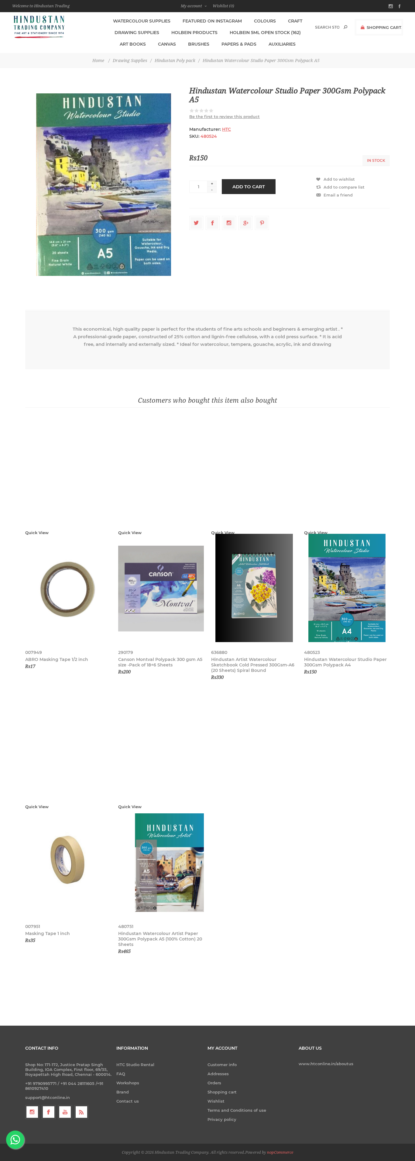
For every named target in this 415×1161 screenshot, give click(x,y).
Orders (214, 1082)
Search (345, 27)
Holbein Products (194, 32)
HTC (226, 129)
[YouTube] (65, 1112)
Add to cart (248, 186)
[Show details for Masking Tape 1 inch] (68, 862)
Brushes (198, 44)
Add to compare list (344, 187)
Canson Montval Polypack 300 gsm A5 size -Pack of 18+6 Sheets (160, 662)
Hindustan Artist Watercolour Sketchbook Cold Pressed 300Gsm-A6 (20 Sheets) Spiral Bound (252, 665)
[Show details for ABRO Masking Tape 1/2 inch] (68, 588)
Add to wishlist (339, 179)
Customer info (222, 1064)
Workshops (127, 1082)
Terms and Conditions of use (237, 1110)
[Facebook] (48, 1112)
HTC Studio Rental (135, 1064)
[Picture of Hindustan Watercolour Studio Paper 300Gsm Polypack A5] (103, 184)
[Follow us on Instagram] (32, 1112)
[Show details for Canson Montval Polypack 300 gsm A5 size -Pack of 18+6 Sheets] (161, 588)
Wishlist (216, 1101)
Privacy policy (222, 1119)
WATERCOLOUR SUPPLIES (141, 21)
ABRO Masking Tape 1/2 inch (56, 659)
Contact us (127, 1101)
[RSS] (81, 1112)
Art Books (133, 44)
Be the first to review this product (224, 116)
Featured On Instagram (212, 21)
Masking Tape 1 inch (47, 933)
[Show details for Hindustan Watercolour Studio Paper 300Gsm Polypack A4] (347, 588)
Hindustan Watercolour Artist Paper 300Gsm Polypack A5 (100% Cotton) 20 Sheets (160, 939)
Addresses (218, 1073)
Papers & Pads (238, 44)
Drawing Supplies (137, 32)
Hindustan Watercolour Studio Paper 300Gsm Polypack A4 (345, 662)
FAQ (120, 1073)
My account (191, 6)
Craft (295, 21)
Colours (265, 21)
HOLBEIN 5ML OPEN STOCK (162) (265, 32)
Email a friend (338, 195)
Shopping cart (222, 1092)
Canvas (167, 44)
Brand (122, 1092)
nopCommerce (280, 1152)
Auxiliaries (282, 44)
